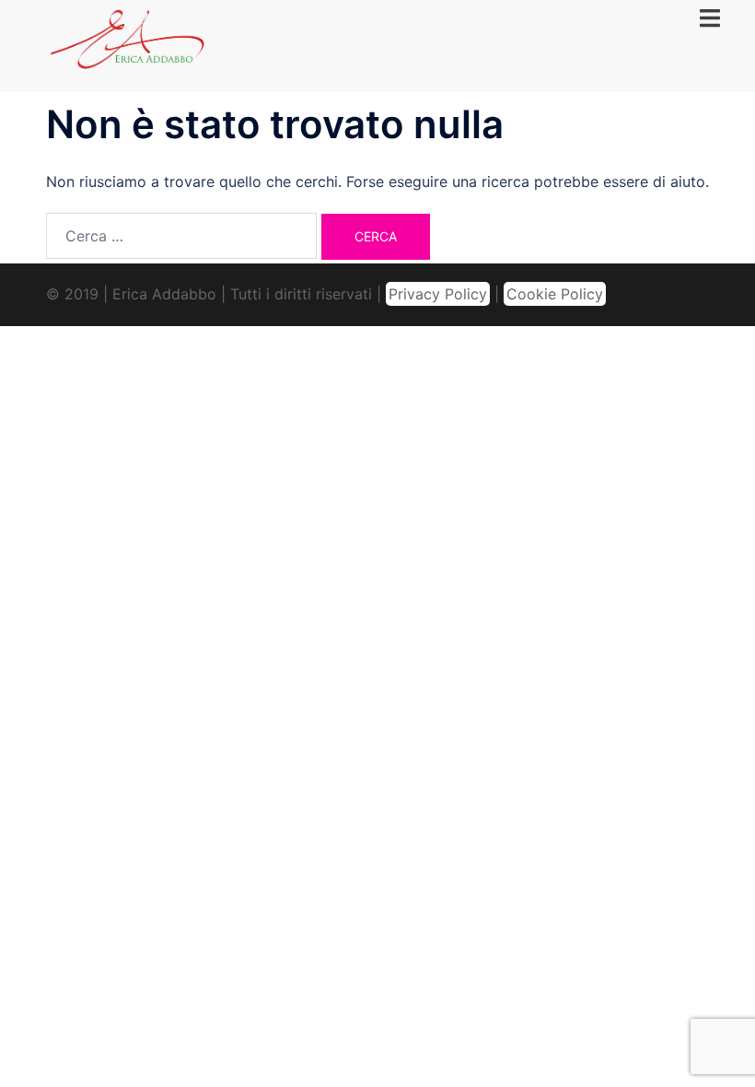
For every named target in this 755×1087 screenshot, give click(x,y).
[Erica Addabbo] (128, 44)
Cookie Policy (554, 294)
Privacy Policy (438, 294)
